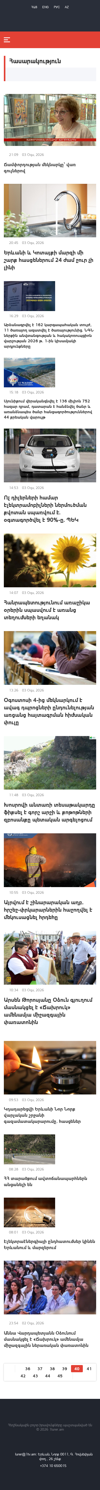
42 (23, 1375)
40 (76, 1368)
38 (52, 1368)
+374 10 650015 (53, 1465)
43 (35, 1375)
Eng (45, 7)
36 (27, 1368)
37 (40, 1368)
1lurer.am (56, 1429)
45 (60, 1375)
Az (67, 7)
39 (64, 1368)
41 (89, 1368)
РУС (57, 7)
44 (47, 1375)
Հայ (34, 7)
